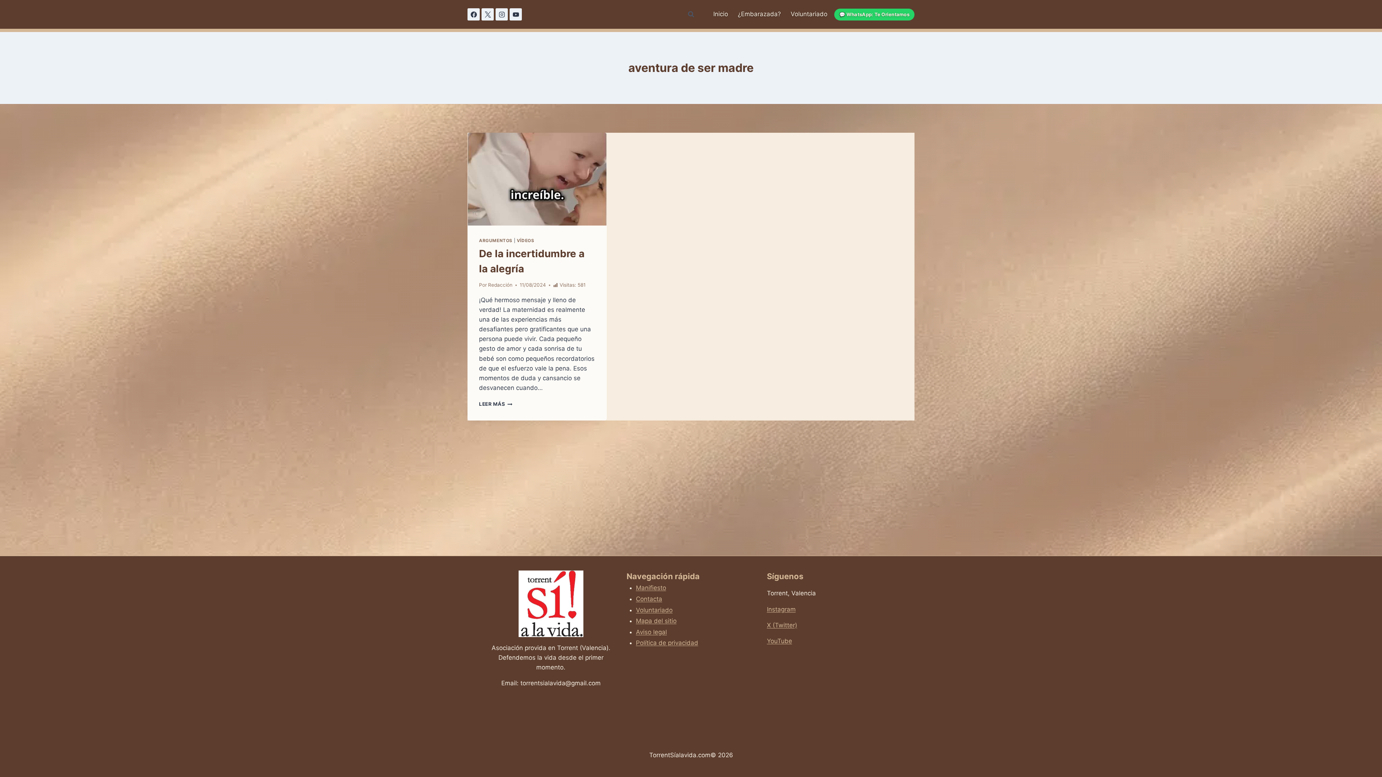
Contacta (649, 599)
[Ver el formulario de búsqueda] (691, 14)
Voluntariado (809, 14)
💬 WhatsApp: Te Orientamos (874, 14)
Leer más (495, 404)
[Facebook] (474, 14)
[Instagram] (502, 14)
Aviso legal (651, 632)
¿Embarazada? (759, 14)
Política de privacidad (667, 642)
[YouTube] (516, 14)
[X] (488, 14)
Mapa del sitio (656, 620)
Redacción (500, 285)
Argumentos (495, 240)
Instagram (781, 609)
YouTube (779, 641)
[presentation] (537, 179)
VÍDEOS (525, 240)
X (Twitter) (782, 625)
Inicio (720, 14)
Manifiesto (651, 587)
